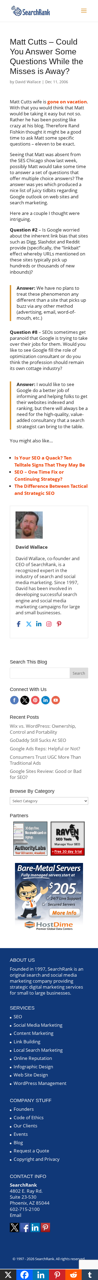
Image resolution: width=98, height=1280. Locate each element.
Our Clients (25, 1125)
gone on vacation (67, 101)
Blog (18, 1142)
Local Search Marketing (38, 1050)
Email (15, 1215)
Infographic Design (33, 1066)
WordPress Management (40, 1083)
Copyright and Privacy (37, 1159)
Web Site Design (31, 1075)
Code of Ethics (29, 1117)
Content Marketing (33, 1033)
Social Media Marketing (38, 1025)
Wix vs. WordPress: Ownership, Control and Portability (43, 729)
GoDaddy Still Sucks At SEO (38, 740)
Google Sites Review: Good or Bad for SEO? (45, 774)
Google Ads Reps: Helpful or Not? (45, 748)
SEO (18, 1016)
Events (21, 1134)
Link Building (27, 1041)
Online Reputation (33, 1058)
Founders (24, 1109)
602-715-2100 (25, 1209)
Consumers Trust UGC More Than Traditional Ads (45, 760)
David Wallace (28, 81)
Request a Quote (31, 1151)
